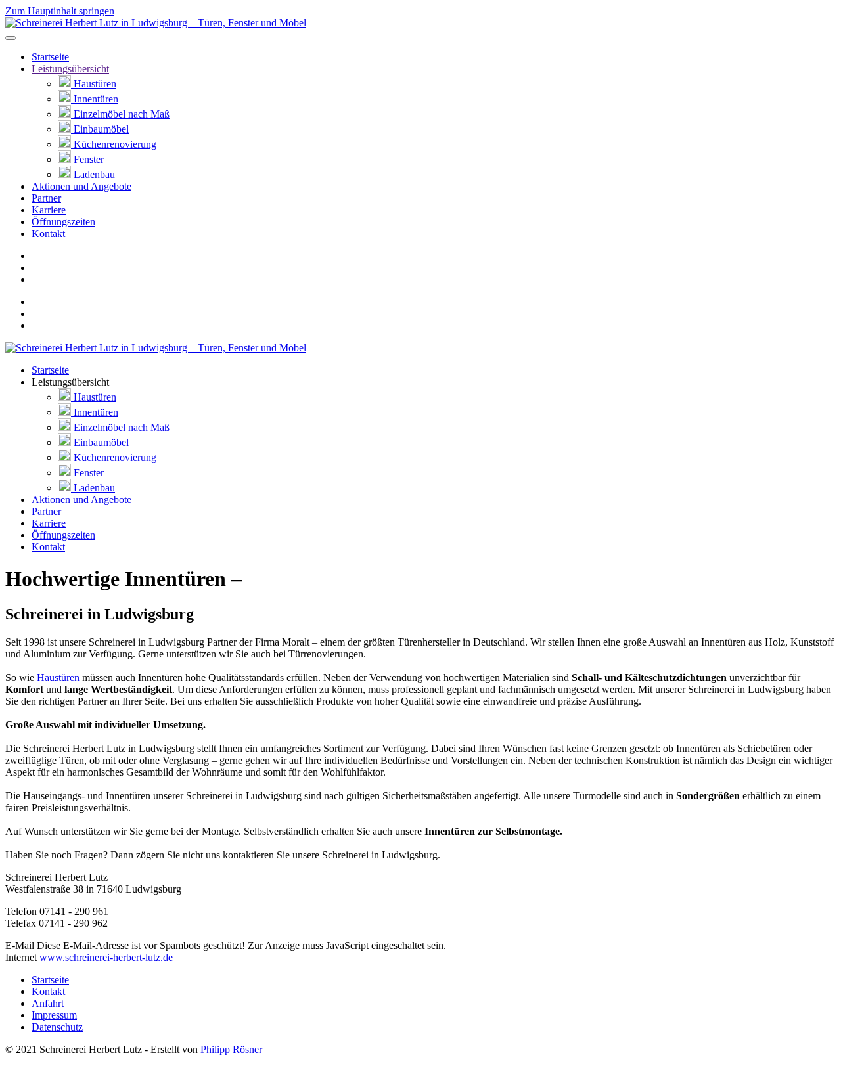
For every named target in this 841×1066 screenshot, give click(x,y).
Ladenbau (93, 174)
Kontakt (48, 233)
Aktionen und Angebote (81, 186)
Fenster (87, 159)
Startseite (50, 56)
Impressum (54, 1015)
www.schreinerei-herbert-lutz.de (106, 957)
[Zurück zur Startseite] (155, 22)
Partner (46, 198)
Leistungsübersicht (70, 68)
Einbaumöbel (100, 129)
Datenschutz (57, 1027)
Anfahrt (48, 1003)
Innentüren (94, 98)
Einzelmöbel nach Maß (120, 114)
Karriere (49, 209)
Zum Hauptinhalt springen (59, 10)
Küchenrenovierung (113, 144)
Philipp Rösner (231, 1049)
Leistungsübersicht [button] (70, 382)
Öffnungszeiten (63, 221)
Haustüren (93, 83)
